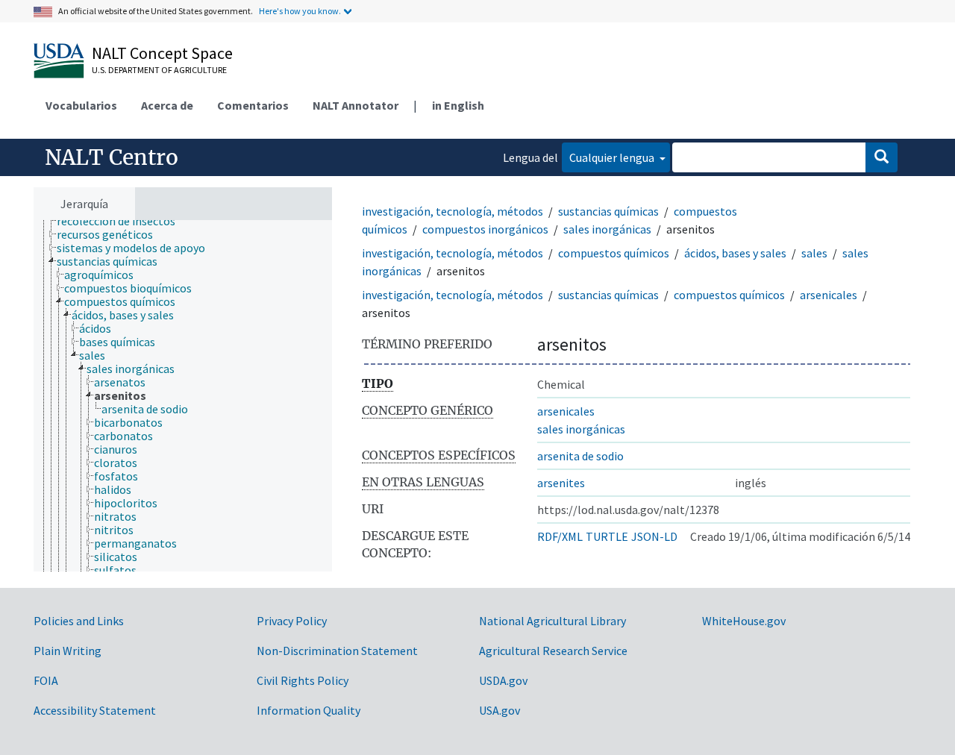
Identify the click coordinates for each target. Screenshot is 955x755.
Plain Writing (67, 650)
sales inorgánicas (607, 229)
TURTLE (607, 536)
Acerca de (167, 105)
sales (814, 252)
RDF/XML (560, 536)
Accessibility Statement (95, 710)
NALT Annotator (355, 105)
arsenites (561, 482)
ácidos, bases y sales (735, 252)
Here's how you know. (300, 10)
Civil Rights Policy (302, 680)
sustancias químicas (608, 211)
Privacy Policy (292, 620)
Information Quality (308, 710)
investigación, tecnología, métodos (452, 211)
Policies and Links (79, 620)
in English (458, 105)
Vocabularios (81, 105)
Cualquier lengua (613, 157)
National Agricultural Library (552, 620)
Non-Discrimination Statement (337, 650)
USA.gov (499, 710)
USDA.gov (503, 680)
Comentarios (253, 105)
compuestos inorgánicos (485, 229)
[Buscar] (881, 157)
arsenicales (828, 294)
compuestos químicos (613, 252)
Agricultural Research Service (553, 650)
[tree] (183, 395)
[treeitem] (122, 221)
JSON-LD (654, 536)
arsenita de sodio (580, 455)
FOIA (46, 680)
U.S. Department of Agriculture (159, 69)
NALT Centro (111, 157)
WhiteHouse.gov (744, 620)
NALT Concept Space (162, 53)
